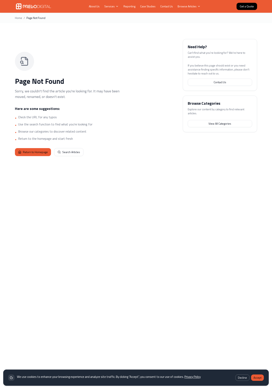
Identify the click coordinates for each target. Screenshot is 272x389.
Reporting (129, 6)
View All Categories (219, 123)
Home (18, 18)
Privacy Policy (192, 376)
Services (109, 6)
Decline (242, 377)
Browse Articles (187, 6)
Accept (257, 377)
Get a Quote (247, 6)
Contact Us (166, 6)
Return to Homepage (35, 152)
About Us (94, 6)
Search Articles (71, 152)
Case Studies (148, 6)
